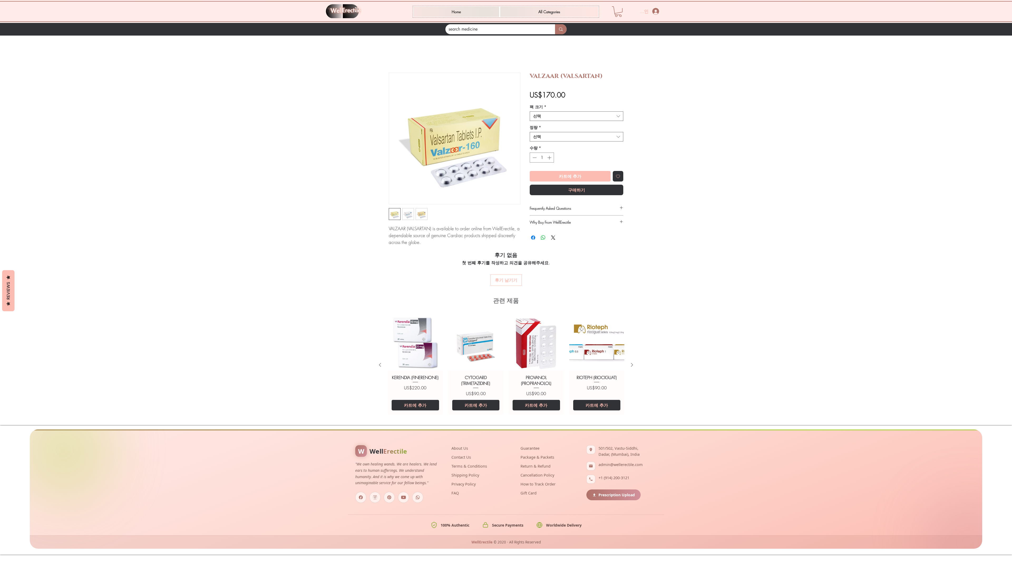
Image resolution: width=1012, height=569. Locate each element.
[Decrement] (534, 158)
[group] (506, 365)
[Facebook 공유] (533, 237)
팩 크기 (538, 107)
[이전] (380, 365)
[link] (618, 11)
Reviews (8, 291)
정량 (535, 127)
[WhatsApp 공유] (543, 237)
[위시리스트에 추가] (618, 176)
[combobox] (576, 116)
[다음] (632, 365)
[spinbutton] (542, 158)
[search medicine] (561, 29)
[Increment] (549, 158)
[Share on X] (553, 237)
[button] (549, 11)
